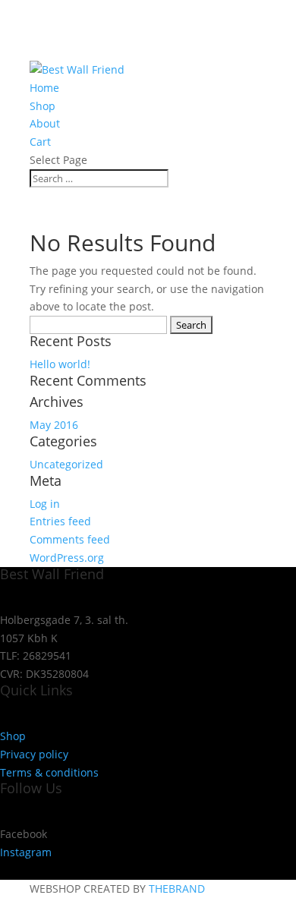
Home (44, 87)
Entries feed (60, 521)
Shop (42, 106)
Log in (45, 503)
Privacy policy (34, 754)
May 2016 (54, 424)
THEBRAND (177, 888)
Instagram (26, 852)
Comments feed (70, 539)
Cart (40, 141)
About (45, 123)
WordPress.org (67, 557)
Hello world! (60, 364)
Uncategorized (66, 464)
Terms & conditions (49, 772)
